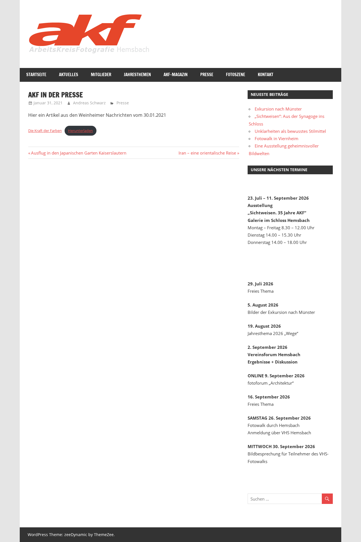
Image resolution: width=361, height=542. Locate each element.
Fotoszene (235, 75)
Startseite (36, 75)
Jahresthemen (137, 75)
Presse (206, 75)
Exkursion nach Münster (278, 109)
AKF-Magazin (176, 75)
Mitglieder (101, 75)
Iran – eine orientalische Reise (207, 153)
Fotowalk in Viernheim (276, 138)
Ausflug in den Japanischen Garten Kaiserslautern (78, 153)
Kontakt (265, 75)
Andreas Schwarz (89, 102)
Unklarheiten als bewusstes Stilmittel (290, 131)
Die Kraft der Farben (45, 130)
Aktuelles (68, 75)
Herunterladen (80, 130)
